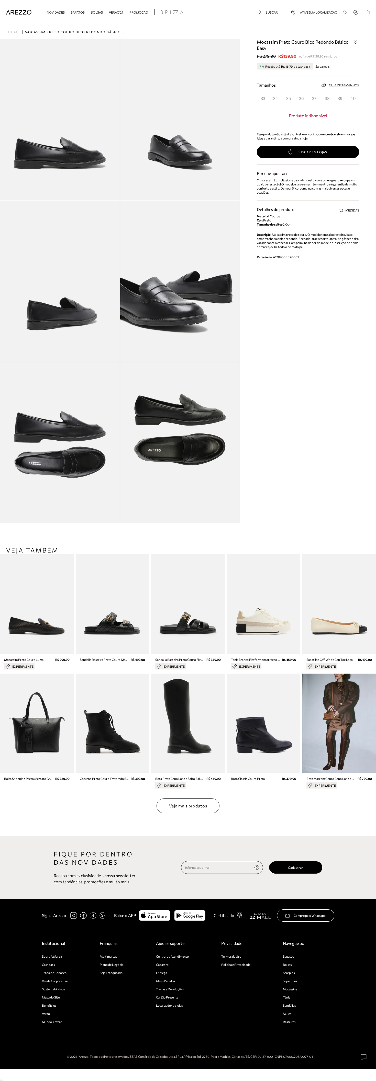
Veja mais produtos (188, 805)
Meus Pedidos (165, 981)
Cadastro (162, 964)
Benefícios (49, 1005)
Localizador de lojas (169, 1005)
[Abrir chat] (364, 1057)
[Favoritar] (355, 42)
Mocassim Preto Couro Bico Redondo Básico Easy (78, 32)
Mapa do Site (51, 997)
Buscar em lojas (312, 152)
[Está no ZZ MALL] (260, 915)
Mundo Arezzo (52, 1022)
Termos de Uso (231, 956)
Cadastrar (295, 867)
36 (301, 98)
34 (275, 98)
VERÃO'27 (116, 12)
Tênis (286, 997)
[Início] (19, 12)
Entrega (161, 972)
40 (353, 98)
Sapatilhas (290, 981)
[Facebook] (83, 915)
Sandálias (289, 1005)
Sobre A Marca (52, 956)
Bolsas (97, 12)
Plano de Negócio (112, 964)
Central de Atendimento (172, 956)
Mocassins (290, 989)
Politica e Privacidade (235, 964)
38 (327, 98)
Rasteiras (289, 1022)
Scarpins (289, 972)
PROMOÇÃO (138, 12)
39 (340, 98)
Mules (287, 1013)
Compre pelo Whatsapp (310, 915)
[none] (257, 867)
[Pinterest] (102, 915)
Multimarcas (108, 956)
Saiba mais (322, 66)
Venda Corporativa (55, 981)
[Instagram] (73, 915)
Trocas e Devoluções (170, 989)
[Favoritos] (345, 12)
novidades (56, 12)
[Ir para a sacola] (368, 12)
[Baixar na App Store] (154, 915)
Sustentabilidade (53, 989)
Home (14, 32)
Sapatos (78, 12)
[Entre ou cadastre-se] (356, 12)
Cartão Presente (167, 997)
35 (288, 98)
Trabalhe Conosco (54, 972)
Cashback (48, 964)
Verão (46, 1013)
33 (263, 98)
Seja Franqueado (111, 972)
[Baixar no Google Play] (189, 915)
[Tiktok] (93, 915)
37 (314, 98)
